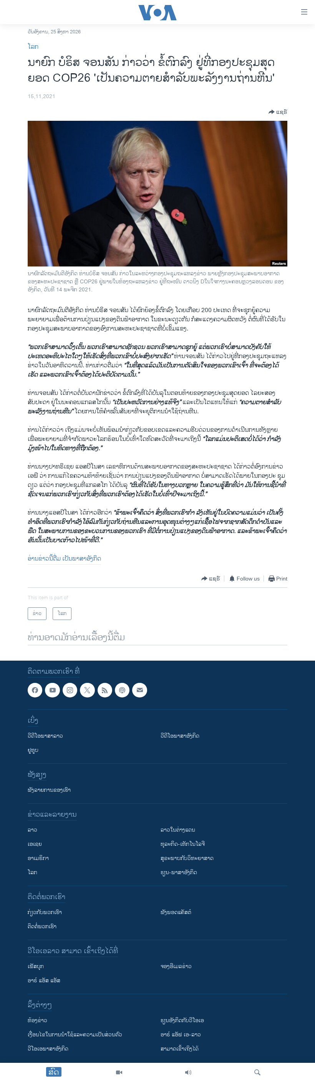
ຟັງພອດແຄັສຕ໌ (176, 913)
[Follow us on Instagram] (70, 690)
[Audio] (188, 1072)
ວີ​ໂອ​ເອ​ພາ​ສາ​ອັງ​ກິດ (48, 1049)
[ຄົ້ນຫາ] (257, 1072)
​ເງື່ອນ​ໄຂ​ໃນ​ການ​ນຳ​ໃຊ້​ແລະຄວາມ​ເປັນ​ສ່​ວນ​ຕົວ (75, 1035)
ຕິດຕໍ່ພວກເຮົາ (42, 927)
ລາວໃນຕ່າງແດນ (178, 830)
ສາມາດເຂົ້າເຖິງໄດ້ (180, 1049)
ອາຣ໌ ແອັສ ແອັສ (44, 981)
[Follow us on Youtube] (52, 690)
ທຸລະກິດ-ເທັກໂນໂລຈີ (183, 844)
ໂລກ (33, 47)
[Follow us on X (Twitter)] (87, 690)
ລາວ (32, 830)
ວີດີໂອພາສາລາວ (45, 736)
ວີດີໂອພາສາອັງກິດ (180, 736)
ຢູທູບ (33, 751)
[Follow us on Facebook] (35, 690)
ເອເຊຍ (35, 844)
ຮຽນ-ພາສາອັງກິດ (179, 873)
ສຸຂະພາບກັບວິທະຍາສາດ (187, 859)
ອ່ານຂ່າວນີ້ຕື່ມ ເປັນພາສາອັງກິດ (64, 559)
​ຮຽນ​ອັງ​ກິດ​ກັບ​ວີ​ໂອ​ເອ (182, 1021)
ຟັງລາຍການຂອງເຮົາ (49, 790)
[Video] (119, 1072)
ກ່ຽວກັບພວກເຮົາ (45, 913)
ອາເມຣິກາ (38, 859)
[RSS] (105, 690)
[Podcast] (122, 690)
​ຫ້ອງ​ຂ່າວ (37, 1021)
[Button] (278, 112)
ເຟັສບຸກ (36, 967)
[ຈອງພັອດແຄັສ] (139, 690)
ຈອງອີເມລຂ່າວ (176, 967)
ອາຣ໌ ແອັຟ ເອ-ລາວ (181, 1035)
